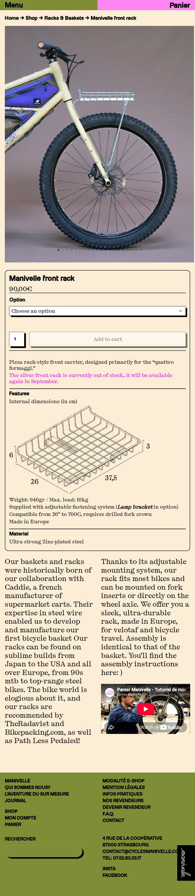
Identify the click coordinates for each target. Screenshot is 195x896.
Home (12, 18)
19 (136, 250)
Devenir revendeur (127, 807)
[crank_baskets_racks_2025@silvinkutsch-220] (99, 260)
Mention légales (124, 787)
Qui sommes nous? (27, 787)
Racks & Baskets (64, 18)
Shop (32, 18)
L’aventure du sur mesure (37, 794)
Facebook (115, 875)
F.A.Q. (108, 813)
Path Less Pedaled (46, 740)
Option (17, 300)
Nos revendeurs (123, 800)
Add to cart (107, 339)
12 (106, 250)
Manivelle (17, 780)
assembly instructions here (139, 668)
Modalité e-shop (123, 780)
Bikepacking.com (34, 732)
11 (102, 250)
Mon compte (20, 818)
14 (115, 250)
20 (140, 250)
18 (132, 250)
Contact (113, 820)
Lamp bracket (134, 506)
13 (110, 250)
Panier (180, 5)
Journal (15, 800)
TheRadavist (27, 723)
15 (119, 250)
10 (97, 250)
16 (123, 250)
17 (127, 250)
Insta (109, 868)
